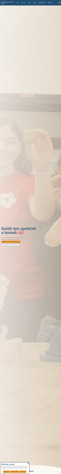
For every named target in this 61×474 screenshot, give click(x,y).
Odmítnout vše (22, 471)
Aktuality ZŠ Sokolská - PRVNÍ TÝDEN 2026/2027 (11, 241)
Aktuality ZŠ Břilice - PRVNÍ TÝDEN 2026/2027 (10, 245)
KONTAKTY (50, 2)
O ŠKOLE (34, 2)
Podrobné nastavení (14, 471)
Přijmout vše (6, 471)
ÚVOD (18, 2)
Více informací (3, 469)
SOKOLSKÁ (23, 2)
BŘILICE (29, 2)
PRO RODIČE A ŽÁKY (42, 2)
